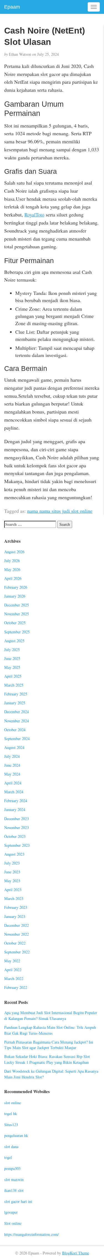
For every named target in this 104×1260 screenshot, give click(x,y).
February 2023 (15, 907)
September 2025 (17, 631)
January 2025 (14, 702)
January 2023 (14, 916)
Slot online (12, 1223)
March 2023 (13, 898)
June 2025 (12, 658)
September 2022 (17, 952)
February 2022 (15, 987)
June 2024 (12, 765)
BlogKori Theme (75, 1253)
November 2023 (16, 827)
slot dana (11, 1146)
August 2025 (14, 640)
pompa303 (12, 1168)
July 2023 (12, 863)
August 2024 (14, 747)
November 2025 (16, 613)
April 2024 (12, 782)
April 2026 (12, 578)
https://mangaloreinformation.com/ (31, 1234)
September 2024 (17, 738)
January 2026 (14, 596)
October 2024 (15, 729)
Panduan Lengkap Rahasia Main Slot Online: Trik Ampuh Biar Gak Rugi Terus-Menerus (50, 1030)
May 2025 (12, 667)
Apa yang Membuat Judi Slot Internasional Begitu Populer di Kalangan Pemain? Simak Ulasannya (50, 1015)
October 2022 (15, 943)
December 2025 (16, 605)
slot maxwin (14, 1179)
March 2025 (13, 685)
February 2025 (15, 694)
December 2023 (16, 818)
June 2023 (12, 871)
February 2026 (15, 587)
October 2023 (15, 836)
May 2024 (12, 774)
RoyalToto (34, 214)
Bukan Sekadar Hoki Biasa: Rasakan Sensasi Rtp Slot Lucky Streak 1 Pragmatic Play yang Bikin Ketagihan (47, 1059)
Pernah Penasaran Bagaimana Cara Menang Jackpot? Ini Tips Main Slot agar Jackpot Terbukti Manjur (48, 1044)
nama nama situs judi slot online (59, 510)
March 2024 (13, 791)
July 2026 (12, 560)
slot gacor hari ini (18, 1201)
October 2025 (15, 622)
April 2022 (12, 969)
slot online (12, 1102)
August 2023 (14, 854)
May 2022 (12, 960)
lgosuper (11, 1212)
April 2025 (12, 676)
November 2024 (16, 720)
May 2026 (12, 569)
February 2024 (15, 800)
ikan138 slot (14, 1190)
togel (8, 1157)
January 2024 (14, 809)
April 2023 (12, 889)
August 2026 (14, 551)
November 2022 (16, 934)
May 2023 (12, 880)
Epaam (12, 7)
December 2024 (16, 711)
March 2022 (13, 978)
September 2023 (17, 845)
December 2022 (16, 925)
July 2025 (12, 649)
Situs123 (11, 1124)
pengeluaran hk (16, 1135)
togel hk (10, 1113)
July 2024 (12, 756)
